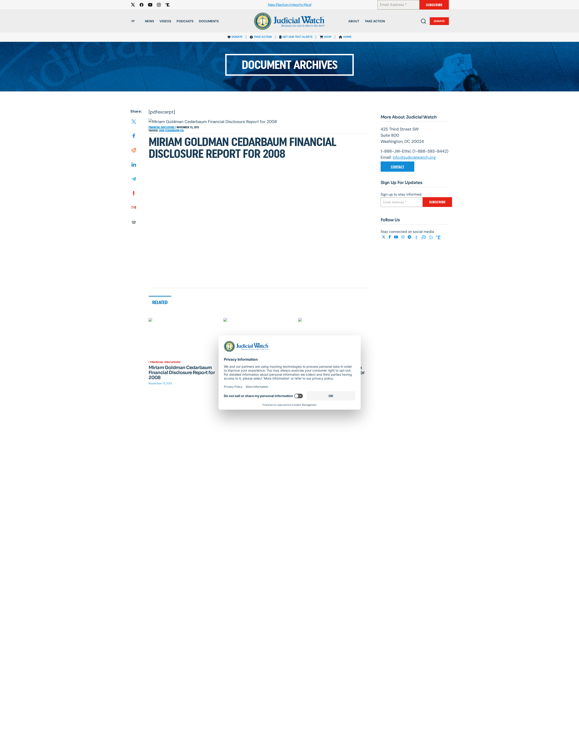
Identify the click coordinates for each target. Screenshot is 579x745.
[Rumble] (431, 237)
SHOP (327, 37)
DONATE (237, 37)
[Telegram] (410, 237)
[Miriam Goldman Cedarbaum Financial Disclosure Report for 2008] (183, 337)
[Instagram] (403, 237)
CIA (182, 130)
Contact (397, 167)
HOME (347, 37)
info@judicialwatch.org (414, 157)
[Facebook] (390, 237)
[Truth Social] (438, 237)
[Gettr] (417, 237)
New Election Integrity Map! (289, 5)
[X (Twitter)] (384, 237)
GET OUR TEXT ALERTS (297, 37)
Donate (439, 21)
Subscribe (434, 5)
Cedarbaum (172, 130)
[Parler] (424, 237)
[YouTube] (396, 237)
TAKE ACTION (263, 37)
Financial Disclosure (162, 127)
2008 (162, 130)
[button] (133, 21)
